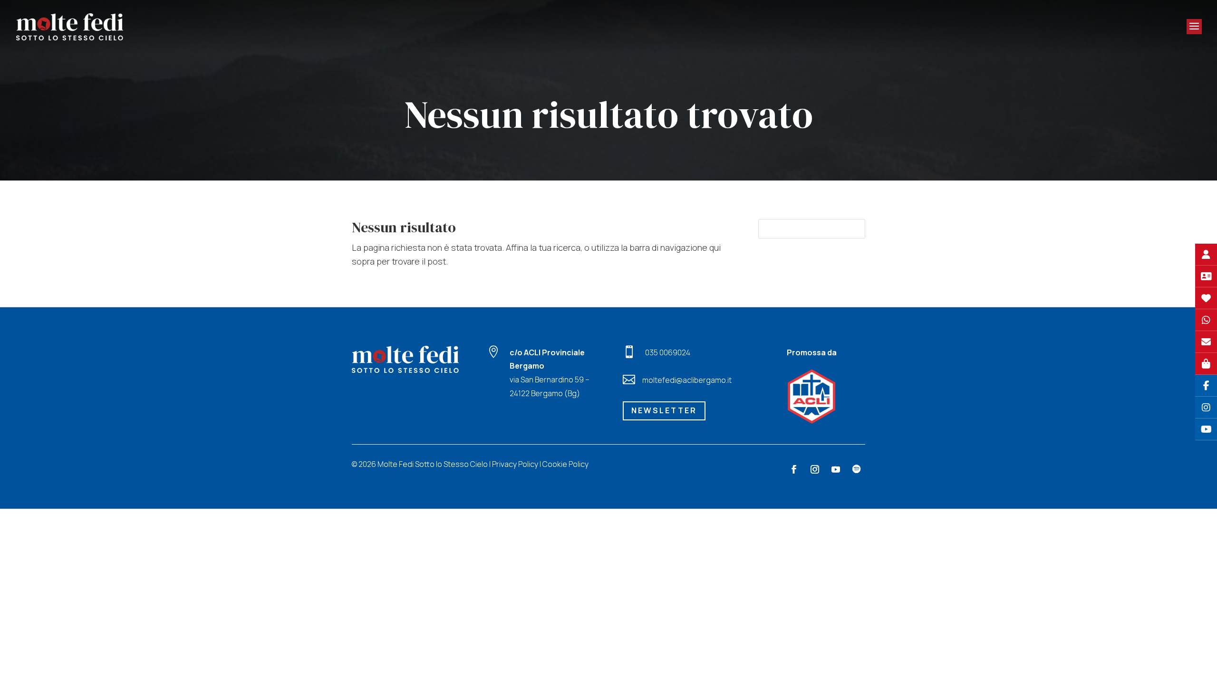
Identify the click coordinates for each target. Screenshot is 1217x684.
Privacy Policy (515, 464)
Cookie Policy (565, 464)
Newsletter (664, 410)
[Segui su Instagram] (814, 469)
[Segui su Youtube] (835, 469)
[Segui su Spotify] (856, 469)
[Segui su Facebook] (793, 469)
